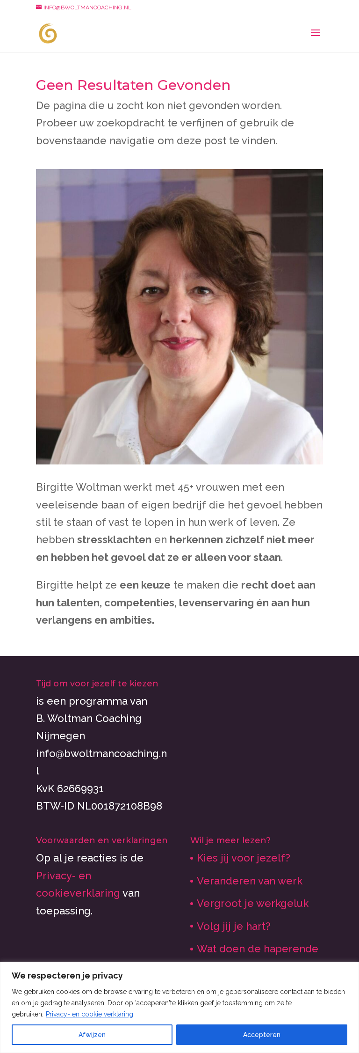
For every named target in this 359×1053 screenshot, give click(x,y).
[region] (179, 1007)
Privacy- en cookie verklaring (89, 1014)
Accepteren (261, 1034)
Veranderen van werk (249, 881)
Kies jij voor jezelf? (243, 858)
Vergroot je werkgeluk (253, 903)
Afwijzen (92, 1034)
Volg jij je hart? (234, 926)
